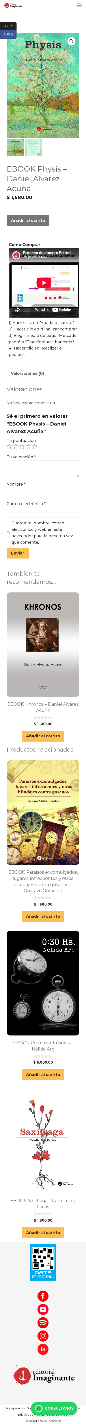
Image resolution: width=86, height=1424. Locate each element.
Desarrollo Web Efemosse (43, 1421)
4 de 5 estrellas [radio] (28, 446)
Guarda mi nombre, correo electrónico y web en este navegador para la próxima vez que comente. (42, 533)
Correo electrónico (26, 503)
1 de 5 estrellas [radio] (9, 446)
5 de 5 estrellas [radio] (34, 446)
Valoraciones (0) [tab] (27, 373)
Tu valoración (21, 457)
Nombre (16, 484)
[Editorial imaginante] (12, 5)
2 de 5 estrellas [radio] (15, 446)
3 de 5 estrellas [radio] (22, 446)
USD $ (10, 26)
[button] (71, 41)
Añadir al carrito (28, 220)
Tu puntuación (21, 440)
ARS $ (10, 34)
